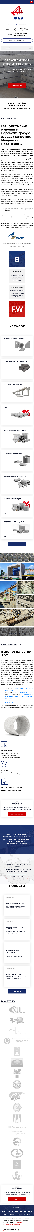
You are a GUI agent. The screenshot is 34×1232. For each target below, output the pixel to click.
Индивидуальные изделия (12, 700)
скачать (17, 1199)
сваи (30, 692)
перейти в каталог (17, 876)
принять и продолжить (11, 1229)
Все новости (17, 991)
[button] (31, 2)
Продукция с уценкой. (11, 702)
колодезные (28, 694)
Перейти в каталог (17, 544)
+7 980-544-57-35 (20, 35)
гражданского (19, 688)
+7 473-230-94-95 (20, 33)
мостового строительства (19, 692)
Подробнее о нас (17, 85)
